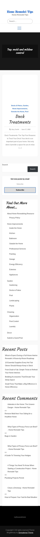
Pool (26, 111)
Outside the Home (17, 111)
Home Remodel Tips (20, 11)
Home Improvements (19, 108)
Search (5, 165)
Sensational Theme (25, 533)
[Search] (22, 21)
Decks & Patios (16, 105)
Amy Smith (15, 129)
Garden (25, 105)
